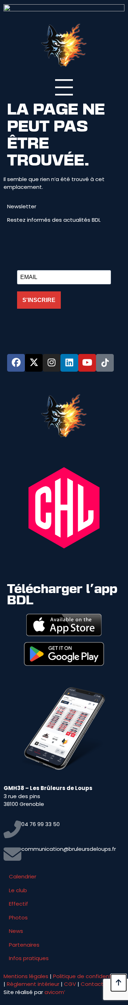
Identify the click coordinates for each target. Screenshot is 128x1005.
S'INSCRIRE (38, 300)
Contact (92, 984)
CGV (70, 984)
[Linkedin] (69, 363)
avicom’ (54, 992)
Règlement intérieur (33, 984)
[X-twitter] (34, 363)
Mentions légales (26, 976)
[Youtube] (87, 363)
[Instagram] (51, 363)
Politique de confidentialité (88, 976)
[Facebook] (16, 363)
